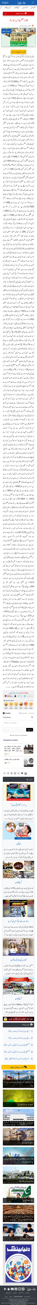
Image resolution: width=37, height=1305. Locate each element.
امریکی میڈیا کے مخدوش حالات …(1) (19, 1038)
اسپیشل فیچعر (20, 13)
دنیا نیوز (10, 1296)
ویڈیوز (6, 1296)
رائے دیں (15, 1293)
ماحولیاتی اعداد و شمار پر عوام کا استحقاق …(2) (17, 1059)
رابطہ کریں (27, 1293)
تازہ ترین (25, 7)
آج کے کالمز (7, 7)
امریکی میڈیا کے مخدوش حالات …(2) (19, 1031)
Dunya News (18, 1296)
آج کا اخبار (17, 7)
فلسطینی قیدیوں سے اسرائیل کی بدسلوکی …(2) (17, 1045)
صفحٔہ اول (33, 7)
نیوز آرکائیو (21, 1293)
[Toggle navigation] (32, 2)
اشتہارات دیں (27, 1296)
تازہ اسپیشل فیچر (17, 1067)
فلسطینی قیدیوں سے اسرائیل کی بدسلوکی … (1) (17, 1052)
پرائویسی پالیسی (9, 1293)
